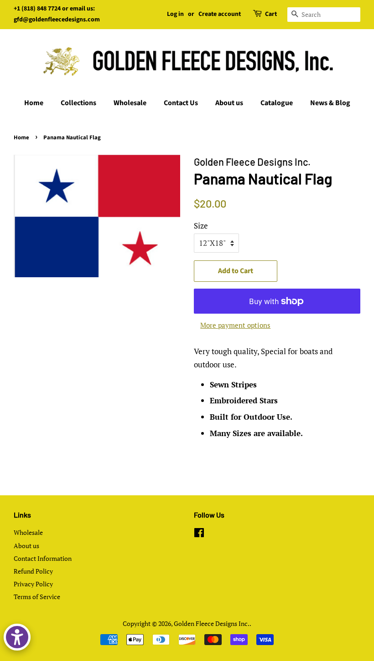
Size (201, 225)
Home (33, 103)
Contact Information (43, 558)
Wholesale (130, 103)
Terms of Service (37, 596)
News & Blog (330, 103)
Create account (219, 14)
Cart (271, 14)
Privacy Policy (33, 584)
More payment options (235, 325)
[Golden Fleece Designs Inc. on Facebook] (199, 534)
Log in (175, 14)
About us (229, 103)
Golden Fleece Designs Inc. (211, 623)
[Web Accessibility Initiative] (17, 637)
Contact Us (181, 103)
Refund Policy (33, 571)
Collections (78, 103)
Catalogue (276, 103)
